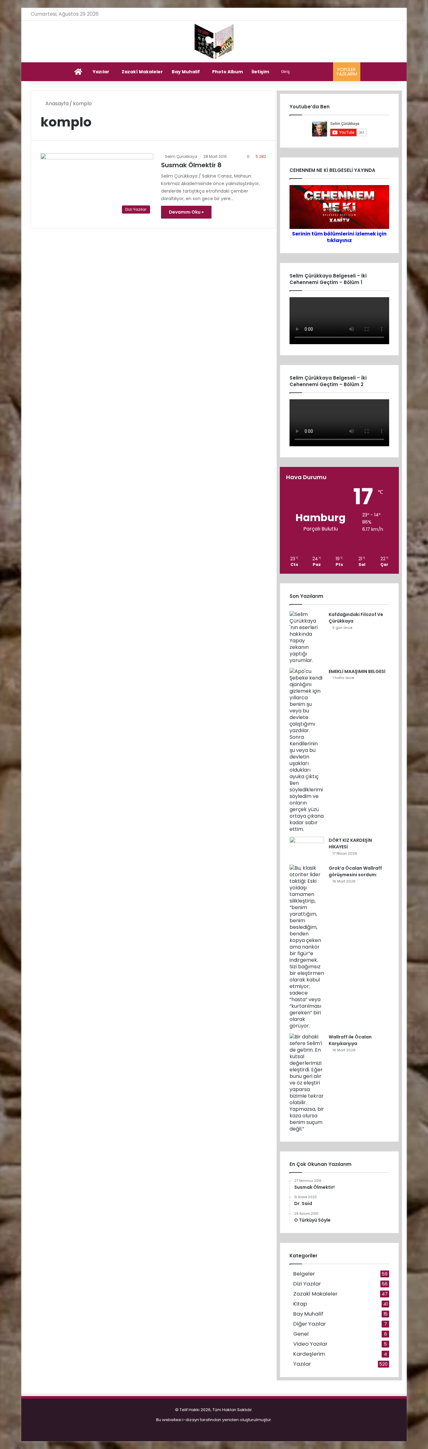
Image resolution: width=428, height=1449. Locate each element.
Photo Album (227, 72)
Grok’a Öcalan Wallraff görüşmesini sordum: (355, 871)
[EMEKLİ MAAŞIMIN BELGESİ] (307, 750)
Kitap (300, 1304)
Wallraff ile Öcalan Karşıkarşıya (350, 1040)
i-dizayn (190, 1420)
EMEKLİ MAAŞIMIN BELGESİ (357, 671)
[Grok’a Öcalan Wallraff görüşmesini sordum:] (307, 947)
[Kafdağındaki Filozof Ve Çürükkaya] (307, 637)
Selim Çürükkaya (181, 156)
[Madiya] (214, 41)
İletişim (260, 72)
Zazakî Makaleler (142, 72)
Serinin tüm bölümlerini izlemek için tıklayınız (339, 237)
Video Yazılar (310, 1344)
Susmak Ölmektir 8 (191, 165)
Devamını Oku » (186, 212)
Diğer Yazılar (309, 1324)
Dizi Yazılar (307, 1284)
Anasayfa (56, 103)
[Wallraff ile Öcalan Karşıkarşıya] (307, 1082)
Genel (301, 1334)
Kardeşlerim (309, 1354)
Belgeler (304, 1273)
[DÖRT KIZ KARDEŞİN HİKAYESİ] (307, 848)
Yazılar (101, 72)
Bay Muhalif (186, 72)
